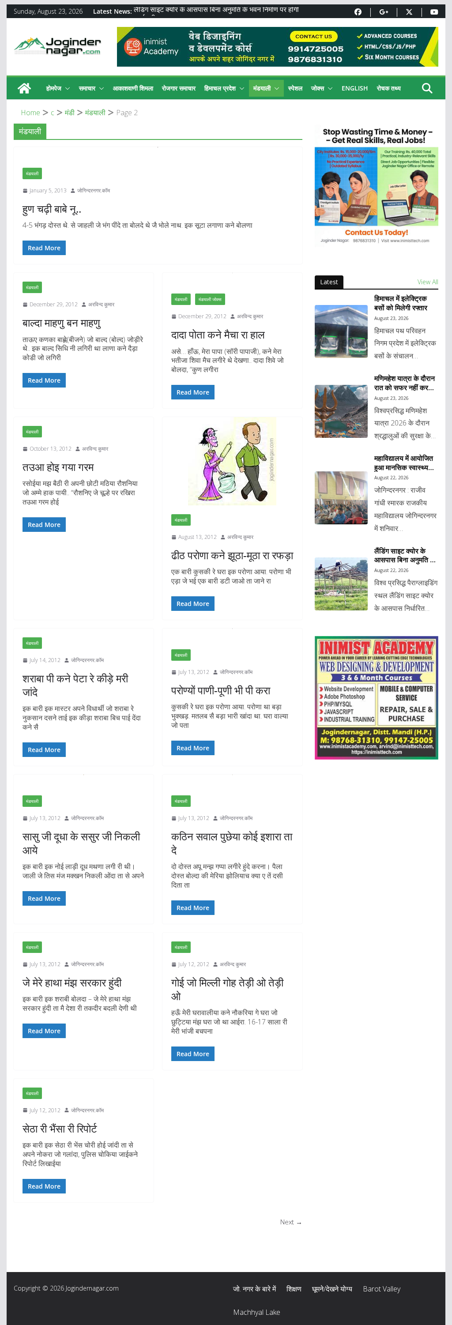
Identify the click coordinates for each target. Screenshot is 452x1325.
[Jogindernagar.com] (24, 88)
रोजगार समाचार (179, 88)
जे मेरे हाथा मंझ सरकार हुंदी (72, 982)
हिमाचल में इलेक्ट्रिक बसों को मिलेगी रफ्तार (400, 303)
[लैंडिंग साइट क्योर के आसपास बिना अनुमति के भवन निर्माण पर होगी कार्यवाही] (341, 583)
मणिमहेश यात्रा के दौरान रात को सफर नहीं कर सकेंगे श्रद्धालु (404, 383)
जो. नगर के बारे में (254, 1289)
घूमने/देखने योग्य (332, 1289)
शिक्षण (293, 1289)
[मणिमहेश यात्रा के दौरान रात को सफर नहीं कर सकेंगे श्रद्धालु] (341, 411)
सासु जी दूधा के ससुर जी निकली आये (81, 843)
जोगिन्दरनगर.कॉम (93, 190)
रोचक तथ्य (389, 88)
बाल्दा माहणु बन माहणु (61, 322)
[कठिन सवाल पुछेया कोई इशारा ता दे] (232, 781)
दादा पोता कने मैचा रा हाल (218, 334)
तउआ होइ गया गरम (58, 466)
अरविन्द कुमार (101, 304)
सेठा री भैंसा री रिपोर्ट (60, 1128)
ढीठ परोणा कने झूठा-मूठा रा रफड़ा (232, 555)
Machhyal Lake (256, 1312)
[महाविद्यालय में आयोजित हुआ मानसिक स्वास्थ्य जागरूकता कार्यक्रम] (341, 497)
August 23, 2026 (391, 318)
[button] (65, 88)
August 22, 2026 (391, 477)
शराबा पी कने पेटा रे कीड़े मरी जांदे (75, 685)
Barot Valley (381, 1289)
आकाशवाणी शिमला (133, 88)
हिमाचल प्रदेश (220, 88)
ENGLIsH (355, 88)
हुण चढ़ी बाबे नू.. (52, 208)
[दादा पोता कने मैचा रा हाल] (232, 279)
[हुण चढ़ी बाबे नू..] (158, 153)
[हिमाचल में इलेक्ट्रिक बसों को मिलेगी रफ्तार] (341, 331)
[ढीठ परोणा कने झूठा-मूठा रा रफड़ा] (232, 461)
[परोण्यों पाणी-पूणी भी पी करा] (232, 634)
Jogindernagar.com (92, 1288)
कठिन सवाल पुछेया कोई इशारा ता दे (231, 843)
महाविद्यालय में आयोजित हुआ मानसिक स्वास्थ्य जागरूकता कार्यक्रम (403, 463)
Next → (291, 1221)
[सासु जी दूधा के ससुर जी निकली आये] (84, 781)
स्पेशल (295, 88)
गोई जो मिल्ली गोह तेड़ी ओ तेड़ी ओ (227, 989)
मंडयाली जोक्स (210, 299)
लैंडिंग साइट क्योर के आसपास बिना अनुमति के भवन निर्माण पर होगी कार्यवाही (404, 555)
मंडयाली (262, 88)
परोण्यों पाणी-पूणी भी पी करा (220, 690)
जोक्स (317, 88)
